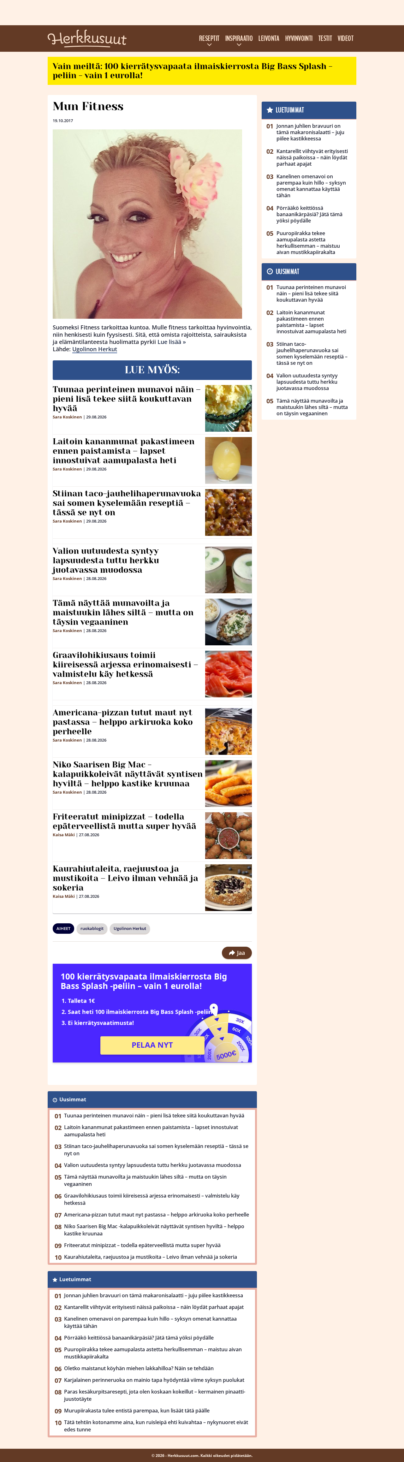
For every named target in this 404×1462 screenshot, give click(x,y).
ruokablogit (92, 928)
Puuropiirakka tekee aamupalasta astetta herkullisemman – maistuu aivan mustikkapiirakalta (153, 1353)
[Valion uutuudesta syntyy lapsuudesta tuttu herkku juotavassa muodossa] (228, 570)
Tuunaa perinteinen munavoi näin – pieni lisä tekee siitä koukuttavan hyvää (127, 399)
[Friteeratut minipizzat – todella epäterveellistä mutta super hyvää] (228, 835)
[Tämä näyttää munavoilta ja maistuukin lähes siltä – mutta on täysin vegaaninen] (228, 622)
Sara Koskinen (67, 417)
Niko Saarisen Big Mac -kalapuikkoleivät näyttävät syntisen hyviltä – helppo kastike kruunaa (128, 774)
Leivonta (269, 38)
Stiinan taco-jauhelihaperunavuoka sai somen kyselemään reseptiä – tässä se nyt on (127, 503)
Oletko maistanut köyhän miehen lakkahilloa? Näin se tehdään (139, 1368)
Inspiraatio (239, 38)
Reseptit (209, 38)
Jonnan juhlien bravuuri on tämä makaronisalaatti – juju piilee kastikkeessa (153, 1295)
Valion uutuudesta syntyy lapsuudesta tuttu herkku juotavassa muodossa (106, 560)
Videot (346, 38)
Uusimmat (72, 1099)
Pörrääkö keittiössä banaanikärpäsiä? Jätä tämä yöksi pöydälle (139, 1337)
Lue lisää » (171, 342)
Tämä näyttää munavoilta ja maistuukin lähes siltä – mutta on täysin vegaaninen (123, 612)
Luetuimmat (75, 1279)
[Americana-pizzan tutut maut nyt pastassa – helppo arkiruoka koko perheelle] (228, 731)
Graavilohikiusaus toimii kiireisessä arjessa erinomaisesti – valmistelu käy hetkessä (125, 664)
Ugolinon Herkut (94, 349)
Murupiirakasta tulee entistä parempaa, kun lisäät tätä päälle (137, 1410)
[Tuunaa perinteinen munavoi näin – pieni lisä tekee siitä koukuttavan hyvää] (228, 408)
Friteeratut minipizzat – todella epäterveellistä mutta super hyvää (124, 821)
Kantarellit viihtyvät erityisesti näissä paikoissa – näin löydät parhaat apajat (154, 1307)
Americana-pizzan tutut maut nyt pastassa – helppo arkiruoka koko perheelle (123, 722)
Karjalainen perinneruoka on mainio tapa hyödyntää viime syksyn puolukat (154, 1379)
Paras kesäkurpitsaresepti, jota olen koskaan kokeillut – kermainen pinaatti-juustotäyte (154, 1395)
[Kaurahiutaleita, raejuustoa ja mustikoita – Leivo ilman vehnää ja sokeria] (228, 887)
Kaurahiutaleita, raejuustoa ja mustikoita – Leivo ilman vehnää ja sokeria (125, 878)
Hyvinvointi (299, 38)
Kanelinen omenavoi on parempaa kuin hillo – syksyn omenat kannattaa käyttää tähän (150, 1322)
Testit (325, 38)
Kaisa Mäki (64, 835)
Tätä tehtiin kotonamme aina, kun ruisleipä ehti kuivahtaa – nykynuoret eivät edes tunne (156, 1426)
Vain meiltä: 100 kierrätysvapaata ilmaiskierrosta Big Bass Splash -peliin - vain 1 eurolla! (192, 71)
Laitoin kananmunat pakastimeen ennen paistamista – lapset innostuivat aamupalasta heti (123, 451)
